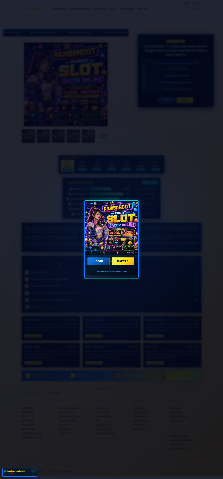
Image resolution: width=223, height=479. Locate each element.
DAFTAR (123, 261)
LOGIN (98, 261)
